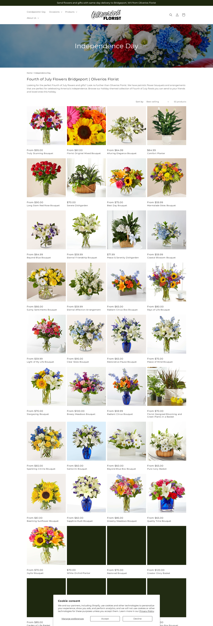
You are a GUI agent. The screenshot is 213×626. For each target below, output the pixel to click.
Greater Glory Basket (158, 573)
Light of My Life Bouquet (40, 362)
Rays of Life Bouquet (158, 309)
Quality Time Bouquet (159, 521)
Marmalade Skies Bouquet (161, 205)
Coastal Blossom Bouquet (161, 257)
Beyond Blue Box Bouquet (121, 469)
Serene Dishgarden (77, 205)
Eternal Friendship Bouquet (82, 257)
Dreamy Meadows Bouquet (122, 521)
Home (29, 73)
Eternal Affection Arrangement (84, 309)
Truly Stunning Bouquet (40, 153)
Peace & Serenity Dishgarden (123, 257)
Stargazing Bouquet (38, 414)
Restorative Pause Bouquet (122, 362)
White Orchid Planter (78, 573)
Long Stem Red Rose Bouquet (43, 205)
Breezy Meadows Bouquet (81, 414)
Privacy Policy (146, 611)
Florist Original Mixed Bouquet (84, 153)
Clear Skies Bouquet (78, 362)
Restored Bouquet (117, 573)
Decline (137, 618)
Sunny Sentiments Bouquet (42, 309)
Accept (105, 618)
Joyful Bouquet (35, 573)
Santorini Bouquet (77, 469)
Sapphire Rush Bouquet (80, 521)
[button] (55, 12)
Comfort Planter (156, 153)
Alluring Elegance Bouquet (122, 153)
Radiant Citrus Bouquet (120, 414)
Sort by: (140, 101)
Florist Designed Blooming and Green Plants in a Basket (164, 415)
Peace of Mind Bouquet (160, 362)
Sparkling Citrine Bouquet (41, 469)
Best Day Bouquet (117, 205)
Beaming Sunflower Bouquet (43, 521)
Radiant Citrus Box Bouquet (122, 309)
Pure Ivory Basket (157, 469)
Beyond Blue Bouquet (39, 257)
